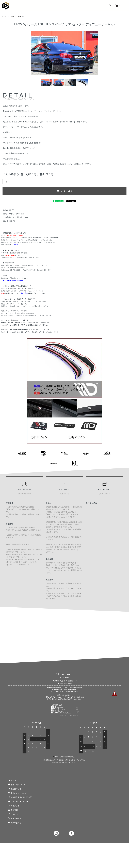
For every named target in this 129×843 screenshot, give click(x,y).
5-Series (21, 16)
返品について (8, 210)
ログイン (14, 814)
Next (96, 53)
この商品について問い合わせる (15, 217)
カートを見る (15, 819)
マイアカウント (16, 806)
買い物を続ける (9, 221)
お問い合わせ (15, 823)
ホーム (4, 16)
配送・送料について (18, 785)
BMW (12, 16)
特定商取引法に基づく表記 (13, 214)
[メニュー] (125, 5)
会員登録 (14, 810)
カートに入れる (66, 191)
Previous (33, 53)
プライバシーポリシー (19, 802)
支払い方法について (18, 793)
